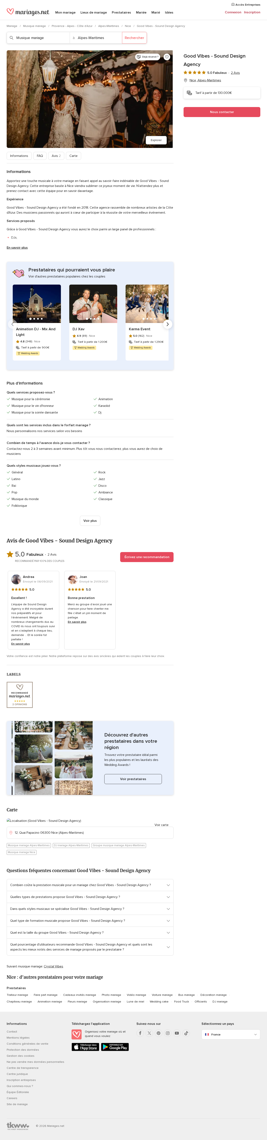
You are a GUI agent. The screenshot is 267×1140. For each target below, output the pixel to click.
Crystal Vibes (53, 966)
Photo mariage (111, 995)
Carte (73, 156)
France (215, 1034)
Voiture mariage (162, 995)
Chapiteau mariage (19, 1001)
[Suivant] (167, 324)
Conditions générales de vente (27, 1043)
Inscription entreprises (21, 1080)
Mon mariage (65, 12)
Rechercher (134, 37)
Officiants (201, 1001)
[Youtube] (177, 1033)
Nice (128, 26)
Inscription (252, 12)
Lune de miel (135, 1001)
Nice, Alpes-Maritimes (205, 80)
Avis (56, 156)
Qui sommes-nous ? (20, 1086)
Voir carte (162, 825)
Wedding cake (159, 1001)
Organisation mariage (107, 1001)
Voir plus (90, 521)
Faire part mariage (46, 995)
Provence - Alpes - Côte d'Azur (72, 26)
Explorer (156, 140)
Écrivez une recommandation (147, 557)
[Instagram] (167, 1033)
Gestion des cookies (20, 1056)
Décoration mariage (213, 995)
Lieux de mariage (94, 12)
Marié (155, 12)
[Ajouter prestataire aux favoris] (167, 57)
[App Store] (85, 1050)
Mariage (12, 26)
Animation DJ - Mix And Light (35, 332)
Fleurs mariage (77, 1001)
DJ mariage (220, 1001)
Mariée (141, 12)
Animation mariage (50, 1001)
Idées (169, 12)
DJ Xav (78, 329)
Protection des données (23, 1050)
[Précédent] (12, 324)
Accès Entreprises (247, 4)
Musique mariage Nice (21, 852)
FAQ (40, 156)
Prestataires (121, 12)
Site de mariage (17, 1104)
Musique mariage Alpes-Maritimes (29, 845)
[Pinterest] (158, 1033)
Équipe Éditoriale (18, 1092)
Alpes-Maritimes (109, 26)
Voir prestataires (133, 779)
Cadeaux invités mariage (79, 995)
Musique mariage (35, 26)
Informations (19, 156)
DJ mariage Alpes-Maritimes (71, 845)
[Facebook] (140, 1033)
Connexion (233, 12)
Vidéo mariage (136, 995)
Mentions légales (18, 1037)
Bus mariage (186, 995)
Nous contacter (222, 112)
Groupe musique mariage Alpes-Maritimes (119, 845)
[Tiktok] (186, 1033)
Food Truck (181, 1001)
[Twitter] (149, 1033)
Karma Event (139, 329)
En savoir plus (17, 248)
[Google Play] (115, 1050)
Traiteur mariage (17, 995)
